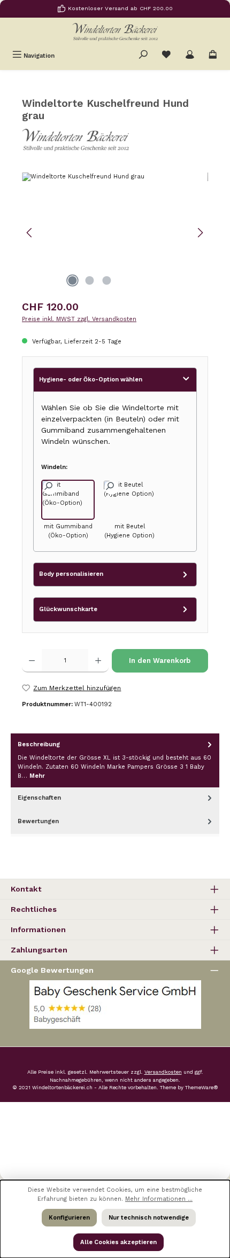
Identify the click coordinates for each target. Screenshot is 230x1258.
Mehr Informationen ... (159, 1199)
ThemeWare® (201, 1087)
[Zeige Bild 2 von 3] (89, 280)
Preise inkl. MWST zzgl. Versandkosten (79, 319)
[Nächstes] (200, 232)
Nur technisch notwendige (149, 1217)
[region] (115, 233)
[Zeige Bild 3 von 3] (106, 280)
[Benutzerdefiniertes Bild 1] (115, 1004)
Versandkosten (163, 1072)
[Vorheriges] (30, 232)
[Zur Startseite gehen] (115, 32)
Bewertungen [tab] (38, 821)
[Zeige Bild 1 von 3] (72, 280)
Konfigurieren (69, 1217)
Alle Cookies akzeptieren (118, 1242)
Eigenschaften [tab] (39, 797)
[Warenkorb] (213, 55)
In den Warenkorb (159, 661)
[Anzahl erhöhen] (98, 661)
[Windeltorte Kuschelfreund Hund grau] (115, 233)
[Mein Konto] (190, 55)
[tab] (115, 760)
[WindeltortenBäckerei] (115, 140)
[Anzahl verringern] (32, 661)
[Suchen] (143, 55)
